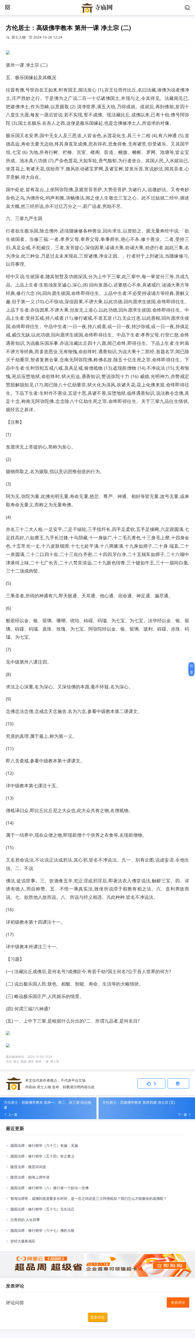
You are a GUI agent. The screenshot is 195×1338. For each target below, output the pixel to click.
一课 (46, 1061)
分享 (191, 668)
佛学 (31, 1061)
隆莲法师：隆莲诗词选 (28, 1166)
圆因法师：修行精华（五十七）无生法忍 (42, 1209)
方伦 (9, 1061)
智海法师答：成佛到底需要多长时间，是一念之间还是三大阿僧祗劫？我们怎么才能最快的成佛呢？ (88, 1198)
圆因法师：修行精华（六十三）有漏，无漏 (44, 1145)
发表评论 (178, 1302)
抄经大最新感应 (22, 1241)
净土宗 (54, 1061)
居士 (16, 1061)
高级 (24, 1061)
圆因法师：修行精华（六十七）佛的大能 (42, 1230)
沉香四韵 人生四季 (25, 1219)
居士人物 (44, 1086)
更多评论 (97, 1317)
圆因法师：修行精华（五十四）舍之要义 (42, 1156)
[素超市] (97, 11)
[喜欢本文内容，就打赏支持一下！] (178, 1083)
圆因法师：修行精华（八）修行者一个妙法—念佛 (49, 1187)
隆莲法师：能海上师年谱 (30, 1177)
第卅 (38, 1061)
